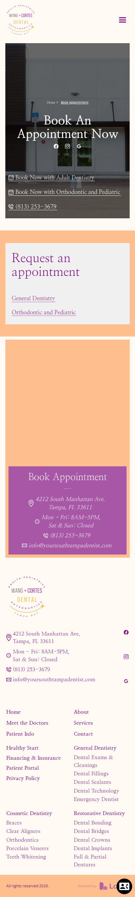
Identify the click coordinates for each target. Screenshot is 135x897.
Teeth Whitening (26, 857)
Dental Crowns (92, 840)
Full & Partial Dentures (90, 861)
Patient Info (20, 734)
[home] (35, 20)
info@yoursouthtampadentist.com (54, 679)
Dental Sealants (92, 782)
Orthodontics (22, 840)
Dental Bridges (91, 831)
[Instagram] (67, 146)
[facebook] (56, 146)
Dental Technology (96, 791)
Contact (83, 734)
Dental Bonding (92, 822)
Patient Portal (22, 768)
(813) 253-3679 (31, 669)
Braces (14, 822)
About (81, 712)
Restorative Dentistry (99, 813)
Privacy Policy (23, 778)
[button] (122, 20)
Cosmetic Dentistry (29, 813)
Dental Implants (93, 848)
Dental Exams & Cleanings (93, 761)
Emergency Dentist (96, 799)
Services (83, 723)
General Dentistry (95, 748)
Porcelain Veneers (27, 848)
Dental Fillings (91, 773)
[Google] (78, 146)
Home (51, 102)
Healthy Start (22, 748)
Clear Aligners (23, 831)
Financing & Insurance (33, 758)
